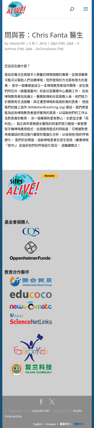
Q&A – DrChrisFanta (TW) (44, 49)
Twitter (52, 403)
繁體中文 (79, 424)
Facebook (41, 403)
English (37, 424)
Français (51, 424)
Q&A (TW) (57, 43)
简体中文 (65, 424)
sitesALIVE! (17, 43)
